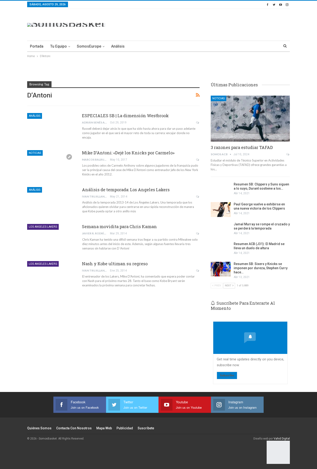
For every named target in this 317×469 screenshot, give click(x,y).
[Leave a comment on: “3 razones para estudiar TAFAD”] (288, 154)
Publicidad (124, 428)
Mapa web (104, 428)
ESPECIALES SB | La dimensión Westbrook (125, 115)
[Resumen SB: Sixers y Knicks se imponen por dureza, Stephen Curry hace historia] (221, 269)
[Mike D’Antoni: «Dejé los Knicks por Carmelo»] (51, 165)
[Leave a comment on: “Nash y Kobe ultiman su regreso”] (198, 270)
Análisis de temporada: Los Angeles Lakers (126, 189)
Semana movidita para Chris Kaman (119, 226)
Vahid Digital (282, 438)
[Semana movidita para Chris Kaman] (51, 239)
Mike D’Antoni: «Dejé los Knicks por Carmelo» (128, 152)
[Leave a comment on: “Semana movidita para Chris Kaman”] (198, 233)
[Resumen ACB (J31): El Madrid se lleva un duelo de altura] (221, 249)
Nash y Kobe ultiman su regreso (115, 263)
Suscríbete (146, 428)
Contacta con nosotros (74, 428)
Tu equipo (58, 46)
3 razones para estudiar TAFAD (242, 147)
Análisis (118, 46)
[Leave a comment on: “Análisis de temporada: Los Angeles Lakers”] (198, 196)
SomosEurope (89, 46)
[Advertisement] (205, 23)
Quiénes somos (39, 428)
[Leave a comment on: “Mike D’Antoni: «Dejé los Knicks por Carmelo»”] (198, 159)
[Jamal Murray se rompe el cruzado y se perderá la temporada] (221, 229)
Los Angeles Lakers (43, 226)
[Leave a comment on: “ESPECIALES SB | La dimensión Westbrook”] (198, 122)
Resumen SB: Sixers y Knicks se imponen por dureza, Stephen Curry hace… (261, 268)
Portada (36, 46)
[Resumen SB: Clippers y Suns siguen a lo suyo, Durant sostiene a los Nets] (221, 189)
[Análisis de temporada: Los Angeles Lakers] (51, 202)
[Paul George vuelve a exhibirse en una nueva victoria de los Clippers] (221, 209)
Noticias (35, 153)
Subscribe (227, 375)
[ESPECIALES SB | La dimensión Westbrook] (51, 128)
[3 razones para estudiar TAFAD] (250, 119)
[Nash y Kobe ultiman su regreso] (51, 276)
